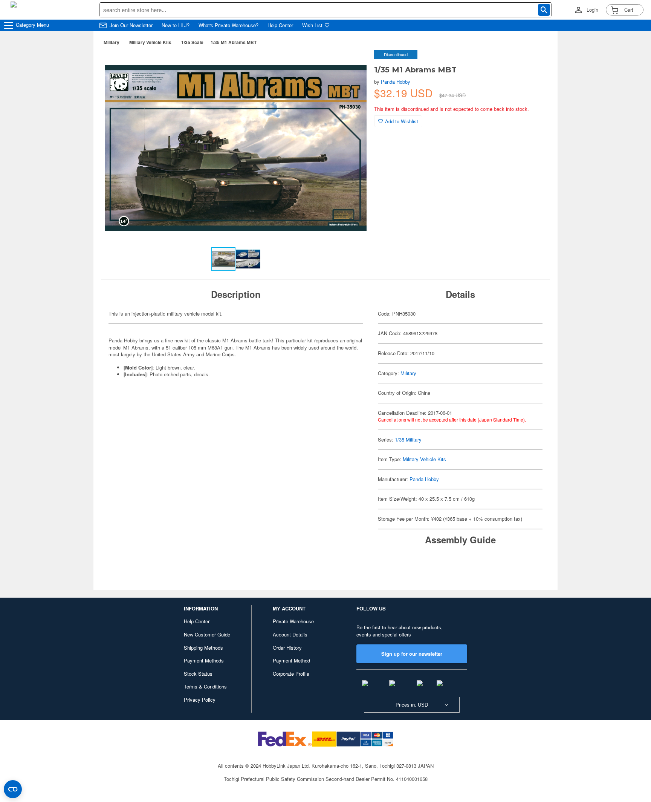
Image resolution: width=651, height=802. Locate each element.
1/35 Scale (192, 42)
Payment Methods (204, 660)
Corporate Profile (291, 673)
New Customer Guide (207, 634)
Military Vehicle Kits (150, 42)
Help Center (280, 25)
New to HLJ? (175, 25)
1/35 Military (408, 439)
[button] (353, 63)
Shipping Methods (203, 647)
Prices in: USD (412, 705)
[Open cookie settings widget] (13, 789)
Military (111, 42)
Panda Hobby (395, 81)
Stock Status (198, 673)
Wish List (312, 25)
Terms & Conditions (205, 686)
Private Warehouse (293, 621)
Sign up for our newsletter (411, 653)
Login (592, 9)
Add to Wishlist (401, 121)
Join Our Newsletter (131, 25)
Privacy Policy (199, 699)
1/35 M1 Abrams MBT (234, 42)
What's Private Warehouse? (228, 25)
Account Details (290, 634)
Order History (287, 647)
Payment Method (291, 660)
